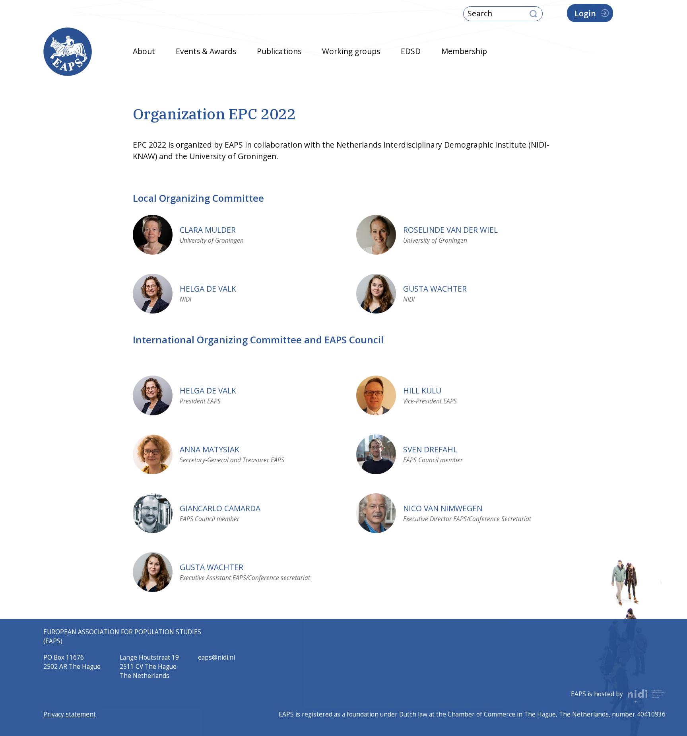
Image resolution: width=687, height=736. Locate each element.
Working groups (351, 51)
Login (585, 13)
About (144, 51)
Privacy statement (69, 714)
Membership (464, 51)
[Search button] (533, 14)
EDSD (411, 51)
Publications (279, 51)
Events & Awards (206, 51)
